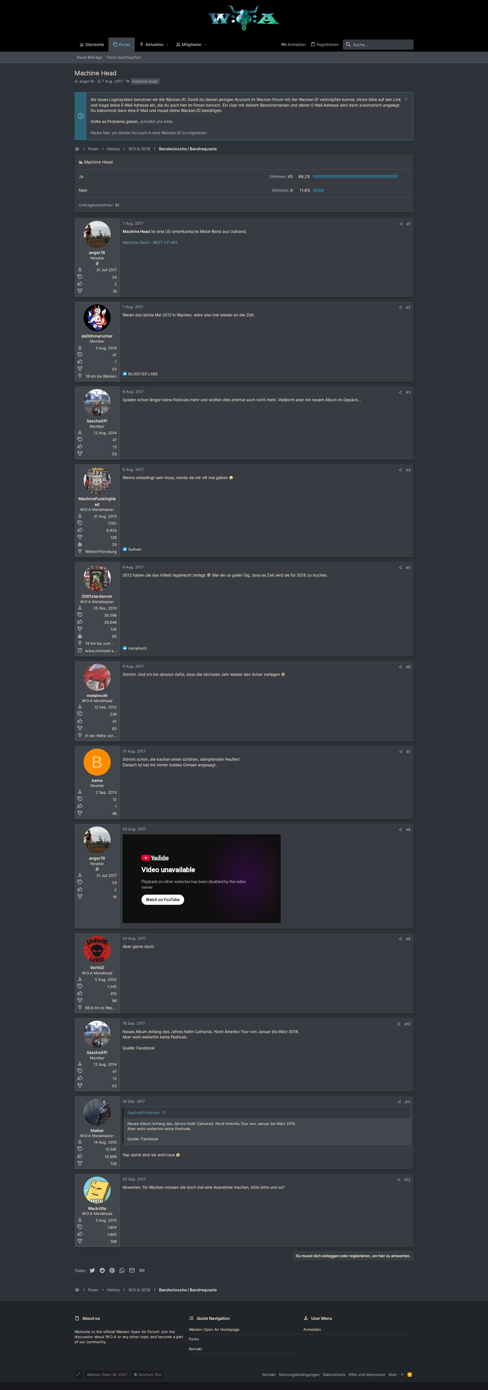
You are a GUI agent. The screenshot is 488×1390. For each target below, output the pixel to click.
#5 (408, 567)
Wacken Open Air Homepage (214, 1329)
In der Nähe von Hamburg (108, 735)
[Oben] (402, 1374)
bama (97, 780)
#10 (407, 1024)
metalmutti (97, 695)
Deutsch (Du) (150, 1374)
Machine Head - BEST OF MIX (150, 242)
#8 (408, 829)
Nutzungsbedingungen (299, 1374)
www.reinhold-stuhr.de (105, 650)
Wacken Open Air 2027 (107, 1374)
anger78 (86, 81)
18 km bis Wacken (101, 376)
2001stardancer (97, 596)
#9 (408, 939)
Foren (194, 1339)
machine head (145, 81)
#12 (407, 1179)
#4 (408, 470)
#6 (408, 667)
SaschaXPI (97, 420)
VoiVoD (97, 967)
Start (393, 1374)
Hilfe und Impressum (367, 1374)
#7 (408, 751)
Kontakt (195, 1349)
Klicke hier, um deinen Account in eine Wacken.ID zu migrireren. (149, 132)
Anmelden (312, 1329)
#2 (408, 307)
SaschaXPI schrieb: (143, 1112)
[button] (167, 44)
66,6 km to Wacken (102, 1007)
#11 (408, 1102)
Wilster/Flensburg (101, 551)
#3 (408, 392)
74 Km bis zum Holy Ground (109, 643)
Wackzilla (97, 1208)
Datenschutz (334, 1374)
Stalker (97, 1130)
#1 (409, 224)
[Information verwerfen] (405, 100)
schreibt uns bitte (156, 121)
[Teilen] (401, 224)
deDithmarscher (97, 336)
